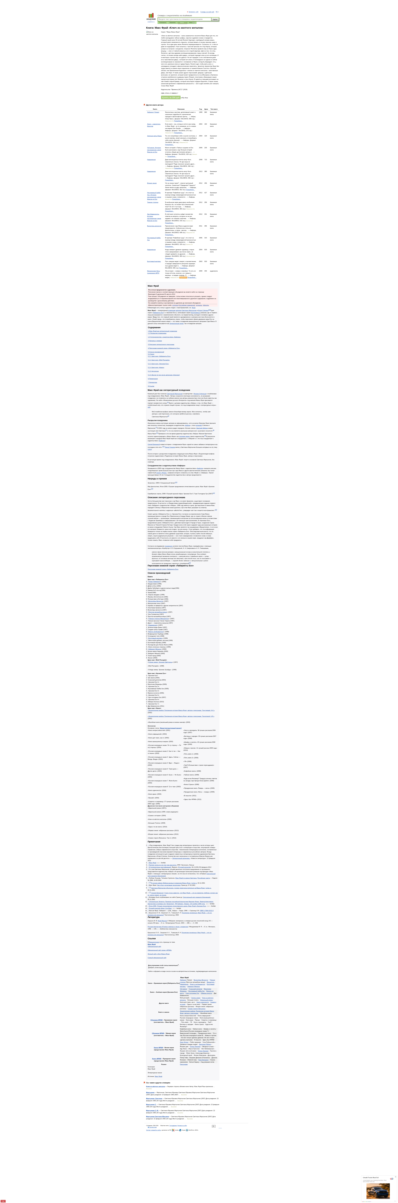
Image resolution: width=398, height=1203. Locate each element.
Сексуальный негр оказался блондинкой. (197, 897)
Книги (182, 22)
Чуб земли (183, 989)
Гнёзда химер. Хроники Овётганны (160, 662)
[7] (156, 427)
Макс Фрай (152, 863)
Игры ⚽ (191, 22)
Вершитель (210, 982)
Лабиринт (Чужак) (153, 112)
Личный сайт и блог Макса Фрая (159, 954)
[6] (168, 416)
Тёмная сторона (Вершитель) (159, 618)
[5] (149, 407)
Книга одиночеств (203, 1002)
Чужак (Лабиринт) (155, 581)
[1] (209, 310)
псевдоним (171, 310)
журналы (199, 305)
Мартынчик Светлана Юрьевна (157, 1116)
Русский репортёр (184, 867)
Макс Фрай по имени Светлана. (186, 878)
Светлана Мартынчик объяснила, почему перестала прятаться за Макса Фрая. (178, 888)
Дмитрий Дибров (202, 428)
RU (217, 12)
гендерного (169, 546)
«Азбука (187, 425)
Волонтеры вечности (154, 226)
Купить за (170, 97)
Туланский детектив (195, 989)
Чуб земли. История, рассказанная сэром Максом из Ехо (154, 150)
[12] (176, 482)
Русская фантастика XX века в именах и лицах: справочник (168, 926)
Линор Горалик (170, 447)
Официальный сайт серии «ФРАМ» (160, 950)
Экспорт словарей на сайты (153, 1130)
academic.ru (151, 22)
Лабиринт (183, 980)
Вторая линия (152, 183)
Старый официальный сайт (157, 958)
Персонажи (184, 1064)
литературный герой (176, 323)
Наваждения (151, 159)
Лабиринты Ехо (158, 312)
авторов (178, 310)
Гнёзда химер (195, 998)
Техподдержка (173, 1125)
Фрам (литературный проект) (171, 728)
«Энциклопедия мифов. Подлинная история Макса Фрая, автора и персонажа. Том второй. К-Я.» (181, 716)
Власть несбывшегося (156, 632)
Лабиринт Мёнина (155, 649)
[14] (214, 493)
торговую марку (184, 436)
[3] (168, 402)
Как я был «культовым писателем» (169, 885)
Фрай (193, 307)
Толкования (162, 22)
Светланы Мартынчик (189, 310)
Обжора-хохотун (206, 993)
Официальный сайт (154, 946)
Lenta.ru (194, 883)
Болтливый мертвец (154, 261)
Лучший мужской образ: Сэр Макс (160, 908)
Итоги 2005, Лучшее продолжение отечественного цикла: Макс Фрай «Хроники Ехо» (177, 906)
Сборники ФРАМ (156, 1020)
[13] (152, 488)
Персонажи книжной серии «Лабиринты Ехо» (163, 569)
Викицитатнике (154, 942)
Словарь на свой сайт (207, 12)
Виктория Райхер (205, 1044)
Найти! (215, 19)
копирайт (199, 425)
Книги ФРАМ (158, 1047)
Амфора (162, 441)
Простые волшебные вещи (158, 612)
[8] (213, 430)
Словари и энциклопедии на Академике (175, 16)
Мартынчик (150, 1092)
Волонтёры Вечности (156, 601)
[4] (148, 407)
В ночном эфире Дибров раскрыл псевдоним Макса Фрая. (171, 883)
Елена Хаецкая (195, 1046)
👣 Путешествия (152, 1127)
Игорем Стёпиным (200, 394)
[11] (149, 449)
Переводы (172, 22)
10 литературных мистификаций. (160, 867)
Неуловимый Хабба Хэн (196, 991)
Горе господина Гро (192, 993)
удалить (206, 305)
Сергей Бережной (154, 444)
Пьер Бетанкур (203, 1060)
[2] (210, 310)
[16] (190, 563)
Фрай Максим (162, 921)
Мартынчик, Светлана (154, 1098)
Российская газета (203, 878)
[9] (157, 433)
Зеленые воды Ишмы (154, 136)
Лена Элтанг (184, 1042)
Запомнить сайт (193, 12)
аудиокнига (183, 277)
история (175, 305)
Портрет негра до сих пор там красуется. (163, 865)
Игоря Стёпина (203, 310)
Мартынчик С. (151, 1104)
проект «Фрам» (161, 473)
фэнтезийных (195, 312)
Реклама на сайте (182, 1125)
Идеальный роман (206, 1000)
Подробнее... (178, 121)
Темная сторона (152, 202)
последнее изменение (187, 305)
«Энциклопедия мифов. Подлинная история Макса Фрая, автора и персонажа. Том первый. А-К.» (181, 710)
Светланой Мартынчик (174, 394)
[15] (216, 509)
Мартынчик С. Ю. (152, 1110)
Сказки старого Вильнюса (196, 1009)
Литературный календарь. (181, 858)
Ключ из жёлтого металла (155, 1086)
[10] (163, 446)
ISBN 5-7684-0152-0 (207, 910)
